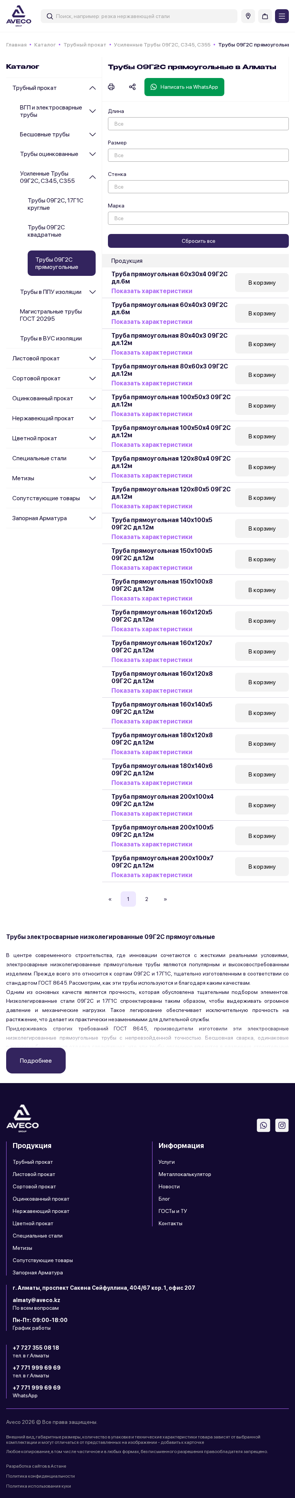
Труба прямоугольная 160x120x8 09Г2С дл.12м (162, 677)
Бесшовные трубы (45, 134)
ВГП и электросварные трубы (51, 111)
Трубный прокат (84, 44)
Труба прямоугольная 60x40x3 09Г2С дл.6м (169, 308)
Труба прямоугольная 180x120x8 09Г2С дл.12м (162, 739)
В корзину (262, 282)
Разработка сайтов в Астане (36, 1466)
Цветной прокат (34, 438)
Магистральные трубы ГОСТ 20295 (51, 315)
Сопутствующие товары (46, 498)
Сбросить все (198, 241)
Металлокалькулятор (185, 1174)
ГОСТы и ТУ (173, 1211)
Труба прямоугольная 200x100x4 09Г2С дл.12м (162, 800)
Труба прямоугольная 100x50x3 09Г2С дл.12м (171, 400)
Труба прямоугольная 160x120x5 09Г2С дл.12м (161, 616)
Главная (16, 44)
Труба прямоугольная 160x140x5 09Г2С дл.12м (161, 708)
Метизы (23, 478)
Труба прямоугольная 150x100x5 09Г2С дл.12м (161, 554)
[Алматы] (248, 16)
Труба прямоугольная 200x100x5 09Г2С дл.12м (162, 831)
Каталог (45, 44)
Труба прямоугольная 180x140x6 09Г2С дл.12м (162, 769)
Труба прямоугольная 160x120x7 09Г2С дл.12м (161, 646)
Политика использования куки (38, 1486)
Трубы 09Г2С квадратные (46, 231)
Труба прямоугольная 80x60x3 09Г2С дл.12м (169, 370)
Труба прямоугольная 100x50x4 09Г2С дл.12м (171, 431)
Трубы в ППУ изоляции (50, 291)
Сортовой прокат (36, 378)
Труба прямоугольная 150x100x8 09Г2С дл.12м (162, 585)
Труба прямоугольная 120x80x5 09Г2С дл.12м (171, 493)
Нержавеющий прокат (43, 418)
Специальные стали (39, 458)
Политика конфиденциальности (40, 1476)
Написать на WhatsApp (189, 87)
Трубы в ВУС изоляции (51, 338)
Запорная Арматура (39, 518)
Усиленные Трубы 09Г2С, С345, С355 (162, 44)
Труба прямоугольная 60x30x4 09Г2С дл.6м (169, 277)
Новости (169, 1186)
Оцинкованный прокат (42, 398)
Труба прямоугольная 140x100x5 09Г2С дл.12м (161, 523)
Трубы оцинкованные (49, 154)
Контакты (170, 1223)
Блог (164, 1199)
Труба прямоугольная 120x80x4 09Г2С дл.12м (171, 462)
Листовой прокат (36, 358)
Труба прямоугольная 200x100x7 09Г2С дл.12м (162, 861)
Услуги (167, 1162)
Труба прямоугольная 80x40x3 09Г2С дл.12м (169, 339)
